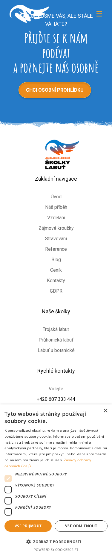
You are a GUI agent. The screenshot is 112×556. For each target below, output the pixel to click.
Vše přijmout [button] (28, 525)
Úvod (56, 197)
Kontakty (56, 280)
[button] (56, 541)
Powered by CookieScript (56, 549)
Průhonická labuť (56, 340)
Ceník (56, 270)
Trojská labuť (56, 329)
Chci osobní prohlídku (55, 90)
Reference (56, 249)
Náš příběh (56, 207)
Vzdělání (56, 217)
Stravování (56, 238)
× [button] (105, 411)
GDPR (56, 291)
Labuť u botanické (56, 350)
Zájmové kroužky (56, 228)
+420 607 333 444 (56, 399)
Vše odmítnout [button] (81, 525)
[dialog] (56, 480)
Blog (56, 259)
